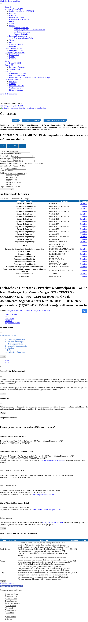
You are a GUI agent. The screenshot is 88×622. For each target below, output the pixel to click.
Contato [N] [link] (9, 65)
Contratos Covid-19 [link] (16, 88)
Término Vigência (7, 159)
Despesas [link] (12, 59)
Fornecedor (4, 166)
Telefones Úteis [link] (14, 69)
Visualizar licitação (7, 189)
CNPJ (2, 168)
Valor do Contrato (6, 161)
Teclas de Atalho (11, 314)
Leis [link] (10, 42)
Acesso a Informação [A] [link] (14, 9)
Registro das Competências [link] (23, 38)
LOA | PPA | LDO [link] (16, 50)
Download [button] (83, 204)
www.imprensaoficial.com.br (43, 495)
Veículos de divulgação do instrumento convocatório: (19, 163)
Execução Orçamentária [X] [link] (15, 53)
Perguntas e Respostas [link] (17, 67)
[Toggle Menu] (1, 3)
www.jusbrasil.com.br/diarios (52, 460)
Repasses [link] (12, 46)
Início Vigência (5, 156)
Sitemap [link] (12, 40)
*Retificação (9, 319)
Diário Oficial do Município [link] (19, 19)
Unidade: (3, 173)
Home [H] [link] (8, 7)
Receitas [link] (12, 57)
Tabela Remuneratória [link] (22, 32)
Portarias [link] (12, 13)
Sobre (7, 317)
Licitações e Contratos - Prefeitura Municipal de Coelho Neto (28, 311)
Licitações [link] (12, 82)
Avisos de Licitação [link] (16, 44)
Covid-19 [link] (8, 61)
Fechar (3, 356)
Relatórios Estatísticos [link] (17, 75)
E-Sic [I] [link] (8, 71)
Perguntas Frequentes (12, 323)
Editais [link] (11, 21)
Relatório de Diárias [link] (21, 34)
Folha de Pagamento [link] (21, 28)
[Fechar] (1, 332)
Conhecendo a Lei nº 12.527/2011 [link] (21, 11)
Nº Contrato (4, 151)
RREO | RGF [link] (14, 55)
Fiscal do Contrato (7, 171)
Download (8, 321)
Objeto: (3, 187)
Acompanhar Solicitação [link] (18, 73)
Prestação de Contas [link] (16, 17)
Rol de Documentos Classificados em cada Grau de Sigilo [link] (30, 77)
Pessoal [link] (12, 26)
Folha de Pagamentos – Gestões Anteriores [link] (29, 30)
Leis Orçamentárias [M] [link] (13, 48)
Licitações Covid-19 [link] (16, 86)
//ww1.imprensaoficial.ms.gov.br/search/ (47, 509)
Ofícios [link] (11, 24)
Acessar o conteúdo (7, 584)
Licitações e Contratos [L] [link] (14, 80)
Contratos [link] (12, 84)
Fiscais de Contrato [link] (16, 90)
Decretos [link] (12, 15)
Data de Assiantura (7, 154)
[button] (11, 586)
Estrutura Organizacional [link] (18, 36)
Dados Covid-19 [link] (15, 63)
